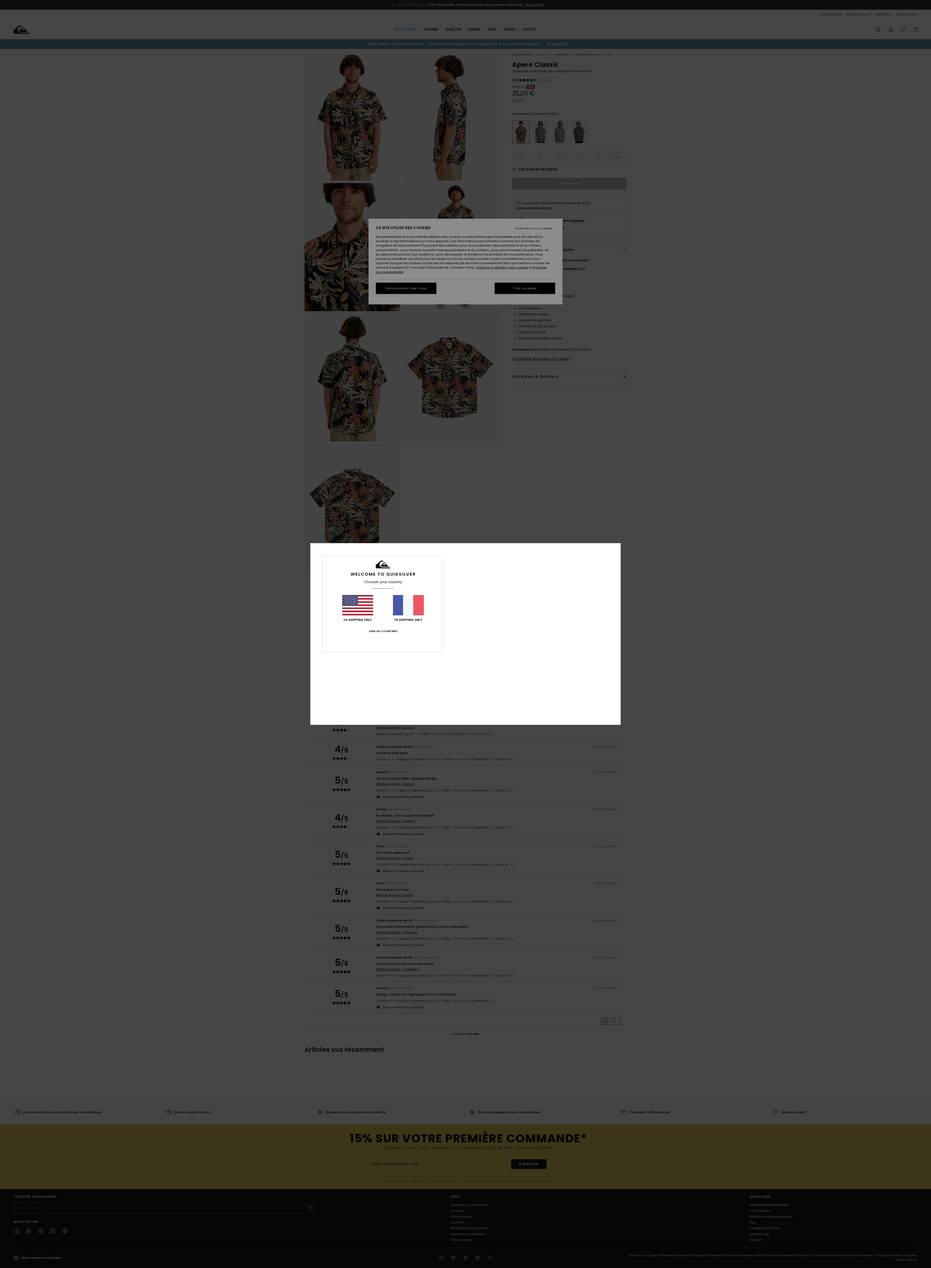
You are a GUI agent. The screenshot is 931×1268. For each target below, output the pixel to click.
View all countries (383, 631)
